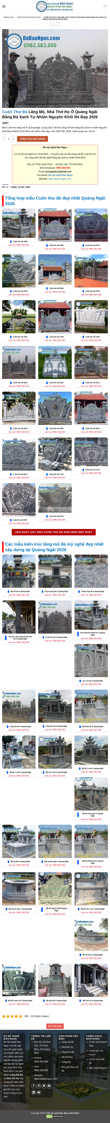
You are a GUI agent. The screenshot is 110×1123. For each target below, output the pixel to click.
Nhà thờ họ (67, 1047)
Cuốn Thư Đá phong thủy (29, 17)
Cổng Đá (66, 1062)
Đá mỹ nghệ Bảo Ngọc (60, 175)
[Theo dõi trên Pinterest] (49, 1086)
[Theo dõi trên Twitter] (44, 1086)
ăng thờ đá (68, 1052)
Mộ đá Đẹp (67, 1057)
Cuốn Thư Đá (14, 112)
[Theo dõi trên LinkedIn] (33, 1092)
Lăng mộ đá (68, 1042)
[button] (4, 6)
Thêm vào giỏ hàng (32, 139)
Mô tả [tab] (5, 187)
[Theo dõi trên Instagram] (39, 1086)
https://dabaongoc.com (59, 179)
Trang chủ (8, 17)
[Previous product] (58, 24)
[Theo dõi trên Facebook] (33, 1086)
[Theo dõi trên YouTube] (39, 1092)
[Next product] (52, 24)
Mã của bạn (55, 1026)
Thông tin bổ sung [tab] (20, 187)
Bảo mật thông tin (98, 1068)
